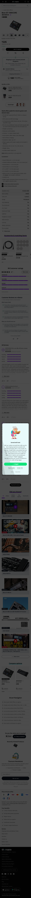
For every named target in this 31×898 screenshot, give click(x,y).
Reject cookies (11, 468)
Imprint (12, 471)
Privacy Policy (17, 471)
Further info (20, 468)
